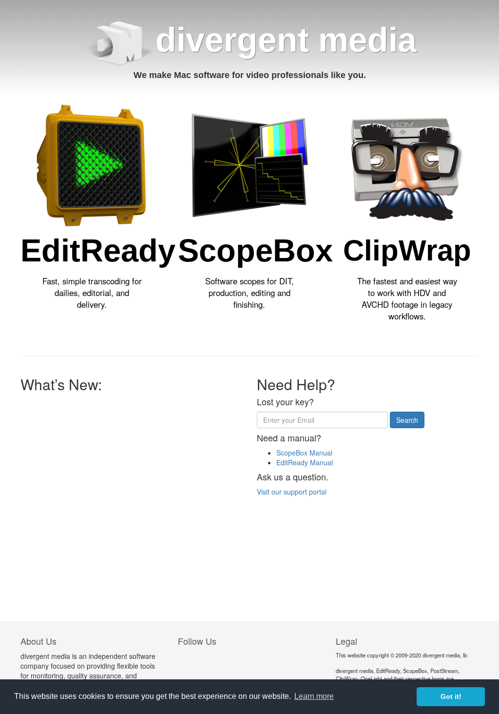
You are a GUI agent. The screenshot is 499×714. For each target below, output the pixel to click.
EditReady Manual (304, 462)
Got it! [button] (451, 696)
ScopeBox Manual (304, 452)
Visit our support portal (291, 491)
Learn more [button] (314, 696)
